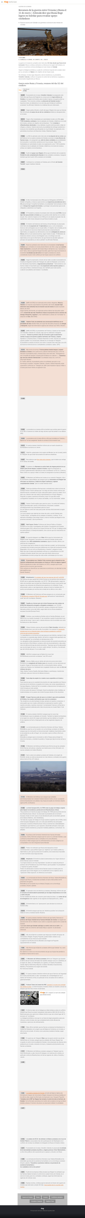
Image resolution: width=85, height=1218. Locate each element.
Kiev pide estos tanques (44, 459)
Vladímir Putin (50, 1201)
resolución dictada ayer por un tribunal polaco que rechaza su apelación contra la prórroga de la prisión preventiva (42, 631)
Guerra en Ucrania (27, 1197)
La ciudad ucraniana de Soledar (35, 1093)
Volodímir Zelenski (36, 1201)
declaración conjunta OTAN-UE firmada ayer (34, 596)
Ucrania (45, 1197)
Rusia (38, 1197)
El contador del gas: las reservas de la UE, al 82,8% (49, 577)
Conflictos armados (57, 1197)
